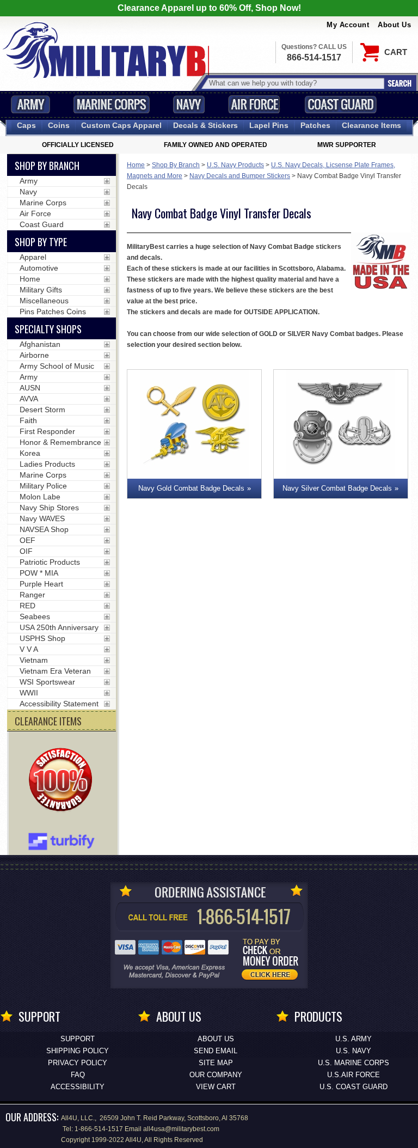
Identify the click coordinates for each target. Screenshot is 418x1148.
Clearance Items (371, 125)
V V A (29, 649)
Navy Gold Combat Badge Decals (191, 488)
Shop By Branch (176, 165)
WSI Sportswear (47, 681)
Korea (30, 453)
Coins (59, 125)
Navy (189, 104)
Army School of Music (57, 366)
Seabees (35, 616)
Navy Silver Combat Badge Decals (337, 488)
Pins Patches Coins (53, 311)
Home (136, 165)
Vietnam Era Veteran (55, 671)
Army (30, 104)
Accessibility (77, 1087)
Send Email (215, 1051)
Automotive (39, 268)
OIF (26, 551)
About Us (394, 25)
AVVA (29, 398)
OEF (27, 540)
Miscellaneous (44, 300)
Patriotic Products (50, 562)
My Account (348, 25)
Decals (205, 125)
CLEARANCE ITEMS (48, 721)
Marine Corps (111, 104)
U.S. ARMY (353, 1039)
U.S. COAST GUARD (353, 1087)
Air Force (254, 104)
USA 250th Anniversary (59, 627)
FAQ (78, 1075)
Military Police (43, 485)
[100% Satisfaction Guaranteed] (63, 781)
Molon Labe (40, 496)
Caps (26, 125)
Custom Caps (121, 125)
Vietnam (34, 660)
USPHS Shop (42, 638)
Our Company (215, 1075)
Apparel (33, 257)
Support (77, 1039)
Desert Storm (42, 409)
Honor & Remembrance (60, 442)
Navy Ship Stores (49, 507)
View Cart (216, 1087)
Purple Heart (41, 583)
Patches (315, 125)
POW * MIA (39, 573)
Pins (268, 125)
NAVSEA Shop (44, 529)
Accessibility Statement (59, 703)
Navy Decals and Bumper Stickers (239, 176)
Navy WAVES (42, 518)
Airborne (34, 355)
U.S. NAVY (353, 1051)
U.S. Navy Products (235, 165)
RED (27, 605)
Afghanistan (40, 344)
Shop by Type (41, 242)
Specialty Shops (48, 329)
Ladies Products (47, 464)
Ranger (32, 594)
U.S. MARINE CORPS (353, 1063)
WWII (29, 692)
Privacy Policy (77, 1063)
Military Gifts (41, 289)
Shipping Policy (77, 1051)
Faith (28, 420)
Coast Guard (340, 104)
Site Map (216, 1063)
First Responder (47, 431)
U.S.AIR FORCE (353, 1075)
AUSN (30, 387)
